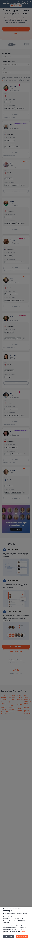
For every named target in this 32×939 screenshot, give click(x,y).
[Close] (29, 909)
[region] (16, 923)
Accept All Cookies (22, 936)
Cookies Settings (8, 936)
